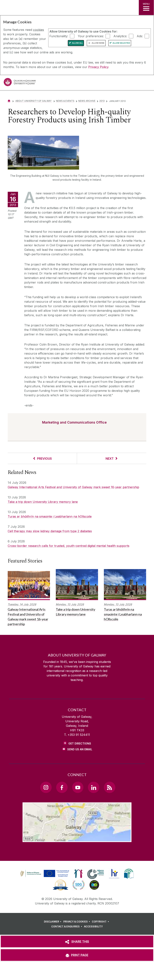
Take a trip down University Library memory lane (43, 502)
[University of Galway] (20, 83)
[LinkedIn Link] (93, 787)
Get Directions (79, 743)
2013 (102, 100)
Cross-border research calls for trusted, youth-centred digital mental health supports (68, 546)
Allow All (77, 43)
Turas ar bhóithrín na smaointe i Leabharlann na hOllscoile (50, 516)
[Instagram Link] (45, 787)
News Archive (86, 100)
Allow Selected (121, 43)
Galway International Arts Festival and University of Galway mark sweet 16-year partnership (73, 487)
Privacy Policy (98, 67)
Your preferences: (91, 36)
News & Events (65, 100)
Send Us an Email (79, 749)
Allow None (98, 43)
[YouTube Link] (77, 787)
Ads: (140, 36)
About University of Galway (33, 100)
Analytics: (120, 36)
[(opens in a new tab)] (45, 877)
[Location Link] (77, 839)
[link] (44, 873)
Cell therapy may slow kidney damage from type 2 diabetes (50, 531)
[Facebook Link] (61, 787)
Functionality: (58, 36)
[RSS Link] (109, 787)
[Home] (9, 100)
